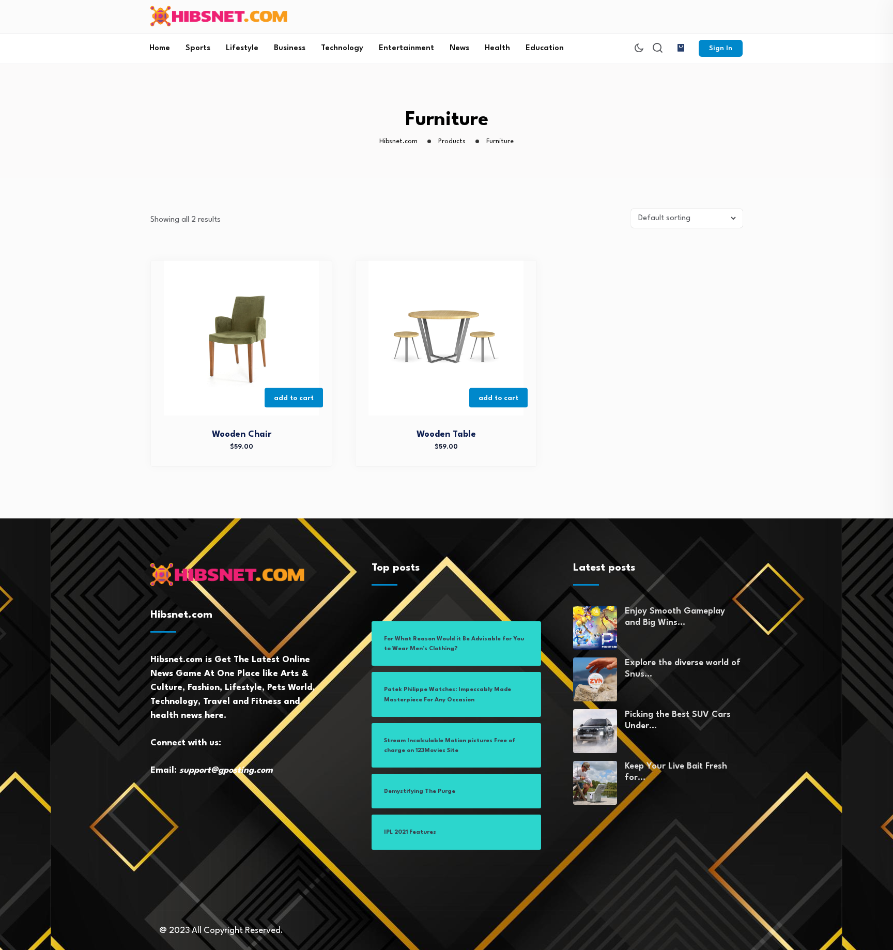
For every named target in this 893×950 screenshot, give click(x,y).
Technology (342, 48)
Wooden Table (446, 434)
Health (497, 48)
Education (545, 48)
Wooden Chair (241, 434)
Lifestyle (242, 48)
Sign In (720, 48)
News (459, 48)
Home (159, 48)
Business (289, 48)
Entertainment (406, 48)
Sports (198, 48)
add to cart (294, 397)
